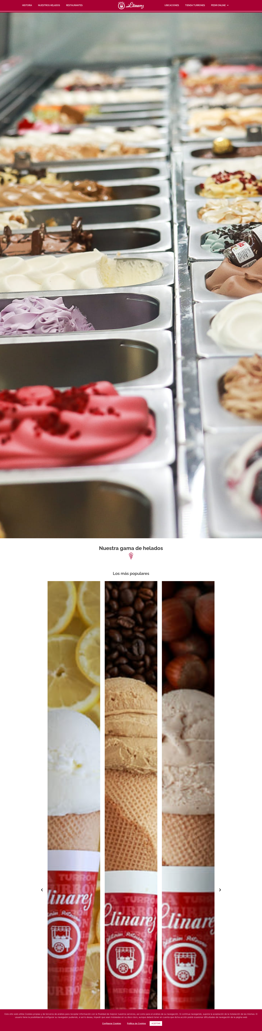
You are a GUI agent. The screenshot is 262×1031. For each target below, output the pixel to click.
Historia (27, 5)
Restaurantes (74, 5)
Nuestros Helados (49, 5)
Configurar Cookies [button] (111, 1023)
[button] (42, 890)
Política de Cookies (136, 1023)
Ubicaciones (172, 5)
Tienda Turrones (195, 5)
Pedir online (218, 5)
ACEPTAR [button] (155, 1023)
